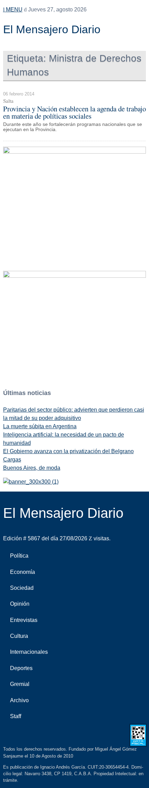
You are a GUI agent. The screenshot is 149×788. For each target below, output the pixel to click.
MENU (14, 9)
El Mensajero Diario (51, 29)
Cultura (19, 636)
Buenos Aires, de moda (31, 468)
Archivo (19, 700)
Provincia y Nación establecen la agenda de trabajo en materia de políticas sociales (74, 112)
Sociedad (22, 588)
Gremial (19, 684)
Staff (15, 716)
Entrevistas (23, 620)
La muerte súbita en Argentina (40, 426)
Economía (22, 572)
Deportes (21, 668)
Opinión (19, 604)
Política (19, 556)
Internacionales (29, 652)
